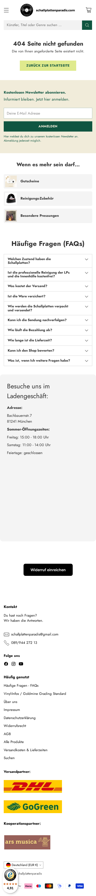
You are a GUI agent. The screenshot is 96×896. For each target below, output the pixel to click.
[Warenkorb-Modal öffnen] (88, 10)
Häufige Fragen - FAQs (21, 685)
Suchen (9, 757)
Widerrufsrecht (15, 725)
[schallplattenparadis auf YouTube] (21, 664)
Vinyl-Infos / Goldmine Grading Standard (35, 693)
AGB (7, 733)
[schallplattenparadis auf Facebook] (6, 664)
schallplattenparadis (29, 873)
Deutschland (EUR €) (25, 865)
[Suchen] (87, 25)
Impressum (12, 709)
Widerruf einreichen (48, 569)
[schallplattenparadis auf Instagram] (13, 664)
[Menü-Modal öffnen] (6, 10)
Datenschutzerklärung (20, 717)
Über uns (10, 701)
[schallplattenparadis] (48, 10)
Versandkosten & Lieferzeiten (26, 750)
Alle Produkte (14, 741)
